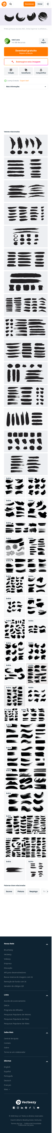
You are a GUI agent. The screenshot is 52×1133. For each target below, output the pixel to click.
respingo (34, 1113)
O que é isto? (24, 81)
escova (9, 1113)
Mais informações (12, 86)
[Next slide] (42, 1113)
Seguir (43, 42)
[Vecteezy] (4, 4)
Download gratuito (26, 51)
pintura (21, 1113)
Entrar (40, 4)
